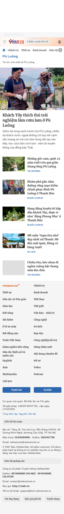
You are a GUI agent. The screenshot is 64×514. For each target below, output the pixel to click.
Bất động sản (10, 333)
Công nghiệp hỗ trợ (45, 340)
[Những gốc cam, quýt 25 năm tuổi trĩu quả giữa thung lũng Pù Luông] (14, 164)
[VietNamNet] (4, 50)
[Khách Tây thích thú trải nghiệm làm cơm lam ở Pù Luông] (32, 89)
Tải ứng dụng (12, 498)
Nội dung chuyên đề (46, 353)
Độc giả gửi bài (33, 498)
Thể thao (39, 299)
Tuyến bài (16, 389)
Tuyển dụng (53, 498)
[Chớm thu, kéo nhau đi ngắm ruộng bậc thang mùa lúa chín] (14, 267)
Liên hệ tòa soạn (13, 421)
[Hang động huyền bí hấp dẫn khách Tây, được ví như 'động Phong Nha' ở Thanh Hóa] (14, 214)
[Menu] (5, 42)
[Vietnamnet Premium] (11, 287)
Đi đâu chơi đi (35, 198)
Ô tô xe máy (9, 326)
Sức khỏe (8, 319)
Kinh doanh (40, 50)
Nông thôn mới (43, 346)
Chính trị (13, 50)
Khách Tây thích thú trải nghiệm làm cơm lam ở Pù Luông (27, 120)
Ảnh (5, 367)
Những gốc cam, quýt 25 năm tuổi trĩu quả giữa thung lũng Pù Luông (43, 162)
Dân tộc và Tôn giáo (14, 299)
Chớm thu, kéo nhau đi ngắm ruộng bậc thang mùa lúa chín (43, 266)
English (7, 360)
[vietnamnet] (16, 43)
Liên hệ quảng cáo (14, 460)
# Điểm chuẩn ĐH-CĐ (37, 41)
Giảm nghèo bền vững (16, 346)
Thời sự (25, 50)
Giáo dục (8, 306)
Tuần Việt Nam (11, 340)
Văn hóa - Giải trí (44, 312)
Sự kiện (48, 389)
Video (37, 367)
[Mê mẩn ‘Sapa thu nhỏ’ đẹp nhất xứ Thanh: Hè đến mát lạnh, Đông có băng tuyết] (14, 240)
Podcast (38, 374)
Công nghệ (40, 319)
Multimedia (10, 374)
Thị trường (33, 171)
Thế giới (39, 306)
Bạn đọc (38, 333)
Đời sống (8, 312)
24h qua (7, 381)
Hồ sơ (37, 360)
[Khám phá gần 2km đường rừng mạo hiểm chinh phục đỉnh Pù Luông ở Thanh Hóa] (14, 187)
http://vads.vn (21, 486)
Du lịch (31, 252)
